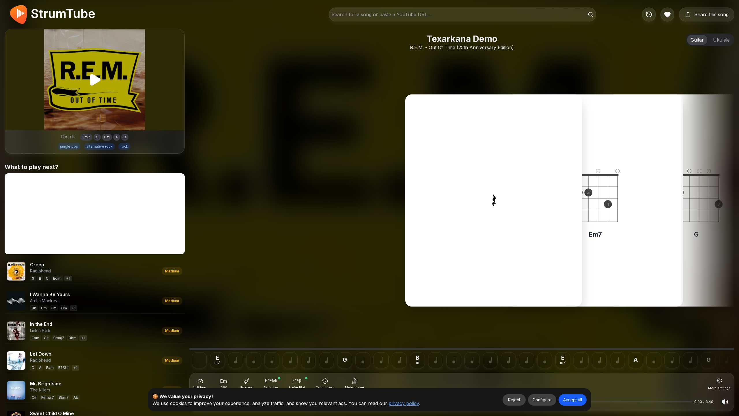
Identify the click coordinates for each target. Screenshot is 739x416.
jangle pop (69, 146)
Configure (542, 399)
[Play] (94, 79)
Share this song (711, 14)
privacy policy (404, 403)
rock (124, 146)
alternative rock (99, 146)
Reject (514, 399)
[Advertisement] (95, 213)
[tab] (697, 40)
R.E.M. (417, 47)
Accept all (572, 399)
